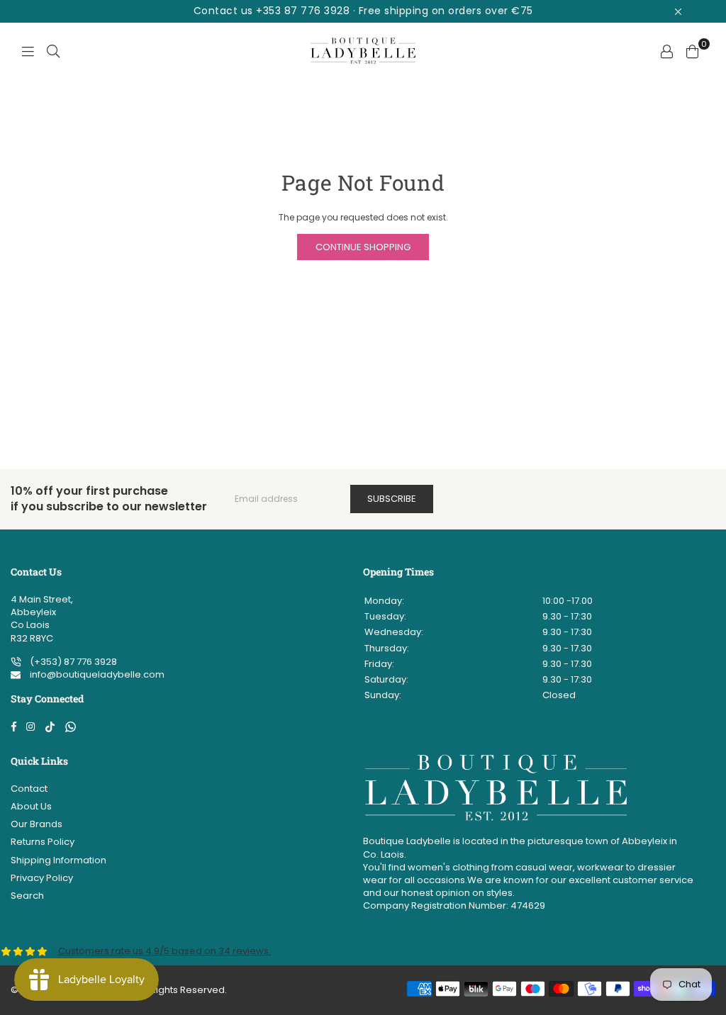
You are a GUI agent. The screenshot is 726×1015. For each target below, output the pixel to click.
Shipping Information (58, 860)
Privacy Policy (42, 878)
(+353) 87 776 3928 (72, 661)
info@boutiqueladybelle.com (96, 674)
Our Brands (36, 824)
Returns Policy (42, 841)
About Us (31, 806)
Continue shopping (363, 247)
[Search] (53, 51)
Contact (29, 788)
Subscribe (391, 498)
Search (27, 895)
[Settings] (666, 51)
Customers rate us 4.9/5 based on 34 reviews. (164, 951)
